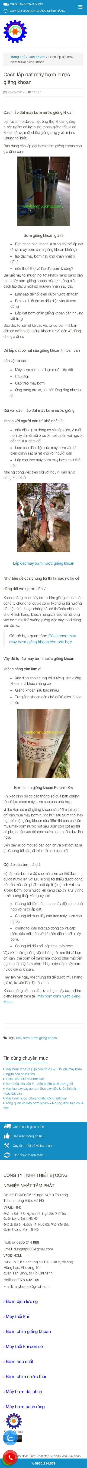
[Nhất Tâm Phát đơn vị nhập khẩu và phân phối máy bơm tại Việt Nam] (15, 31)
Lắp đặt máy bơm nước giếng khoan (43, 563)
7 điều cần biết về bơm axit (24, 1079)
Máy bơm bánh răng (25, 1406)
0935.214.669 (44, 1463)
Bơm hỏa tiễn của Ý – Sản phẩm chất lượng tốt (39, 1084)
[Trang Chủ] (12, 1420)
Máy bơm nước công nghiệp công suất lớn (36, 1098)
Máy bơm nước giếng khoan (36, 1038)
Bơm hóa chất (19, 1361)
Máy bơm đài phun (24, 1391)
